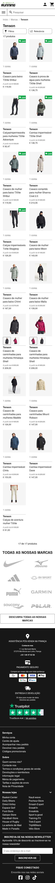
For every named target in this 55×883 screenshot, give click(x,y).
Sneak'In (33, 807)
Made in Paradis (10, 828)
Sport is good (36, 814)
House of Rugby (10, 821)
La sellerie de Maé (12, 825)
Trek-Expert (35, 821)
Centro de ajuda (10, 741)
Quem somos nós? (12, 761)
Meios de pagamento (13, 779)
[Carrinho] (52, 4)
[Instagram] (27, 878)
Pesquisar (18, 12)
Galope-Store (9, 814)
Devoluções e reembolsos (15, 772)
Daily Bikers (8, 800)
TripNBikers (35, 825)
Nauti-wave (35, 797)
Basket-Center (9, 797)
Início (5, 19)
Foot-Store (7, 811)
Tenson (7, 73)
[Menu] (3, 12)
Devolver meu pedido (13, 747)
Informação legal (11, 775)
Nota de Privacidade (13, 786)
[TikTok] (34, 878)
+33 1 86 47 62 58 (27, 654)
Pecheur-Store (36, 800)
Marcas (14, 19)
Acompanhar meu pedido (15, 744)
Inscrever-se (27, 858)
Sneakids (34, 811)
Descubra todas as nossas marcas (27, 618)
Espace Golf (8, 807)
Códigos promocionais (14, 751)
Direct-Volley (9, 804)
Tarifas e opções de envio (15, 782)
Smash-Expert (36, 804)
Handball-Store (10, 818)
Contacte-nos (27, 645)
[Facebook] (20, 878)
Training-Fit (35, 818)
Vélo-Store (34, 828)
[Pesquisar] (10, 12)
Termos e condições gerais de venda (21, 768)
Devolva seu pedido (27, 699)
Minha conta (8, 737)
